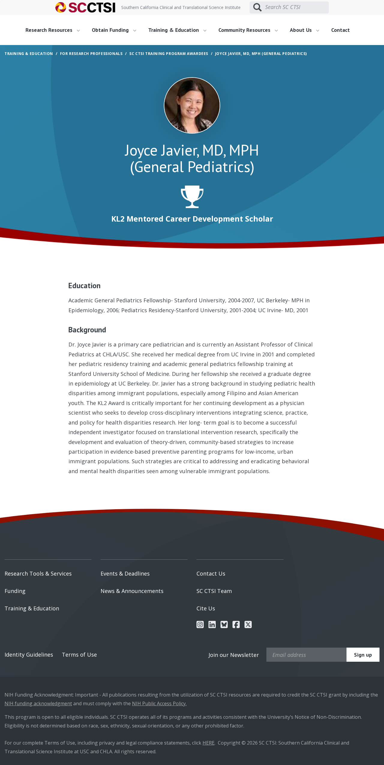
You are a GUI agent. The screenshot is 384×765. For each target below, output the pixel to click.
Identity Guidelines (28, 654)
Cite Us (205, 608)
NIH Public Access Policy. (159, 703)
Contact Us (210, 573)
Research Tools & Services (38, 573)
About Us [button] (301, 29)
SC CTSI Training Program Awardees (168, 53)
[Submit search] (257, 8)
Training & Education (31, 608)
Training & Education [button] (174, 29)
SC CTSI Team (214, 590)
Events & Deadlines (125, 573)
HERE (208, 742)
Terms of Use (79, 654)
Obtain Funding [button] (111, 29)
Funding (15, 590)
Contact (340, 29)
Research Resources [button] (50, 29)
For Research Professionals (91, 53)
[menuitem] (54, 30)
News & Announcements (132, 590)
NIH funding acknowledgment (38, 703)
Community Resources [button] (245, 29)
